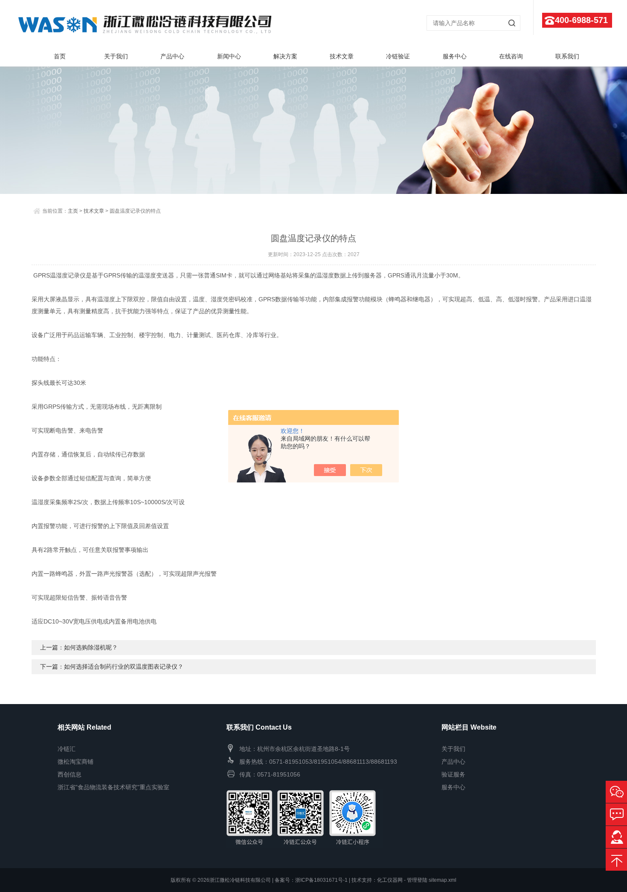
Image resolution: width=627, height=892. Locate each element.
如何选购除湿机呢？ (91, 647)
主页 (73, 211)
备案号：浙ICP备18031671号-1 (311, 880)
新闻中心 (229, 56)
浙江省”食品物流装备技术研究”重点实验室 (113, 787)
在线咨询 (511, 56)
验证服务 (453, 774)
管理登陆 (417, 880)
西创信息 (69, 774)
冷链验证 (398, 56)
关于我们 (116, 56)
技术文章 (342, 56)
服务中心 (455, 56)
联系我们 (567, 56)
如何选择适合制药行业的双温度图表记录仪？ (123, 666)
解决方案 (285, 56)
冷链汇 (66, 748)
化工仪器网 (390, 880)
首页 (60, 56)
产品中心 (172, 56)
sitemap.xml (442, 880)
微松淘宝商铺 (75, 761)
